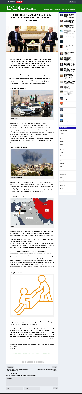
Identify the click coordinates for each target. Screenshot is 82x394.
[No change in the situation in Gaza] (61, 115)
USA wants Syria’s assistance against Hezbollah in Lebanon (68, 58)
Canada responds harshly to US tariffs (69, 26)
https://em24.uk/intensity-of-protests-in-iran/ (28, 336)
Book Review (62, 138)
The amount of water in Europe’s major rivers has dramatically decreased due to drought (69, 93)
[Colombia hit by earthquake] (61, 87)
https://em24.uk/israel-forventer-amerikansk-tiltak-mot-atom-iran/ (31, 256)
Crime (61, 152)
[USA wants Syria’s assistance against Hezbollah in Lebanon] (61, 58)
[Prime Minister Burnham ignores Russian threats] (61, 21)
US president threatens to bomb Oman (69, 53)
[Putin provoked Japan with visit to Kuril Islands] (61, 82)
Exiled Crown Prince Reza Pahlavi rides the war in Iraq (69, 46)
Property (62, 180)
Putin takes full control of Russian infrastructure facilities (69, 15)
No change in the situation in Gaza (69, 115)
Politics (72, 17)
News (51, 9)
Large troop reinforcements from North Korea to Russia (69, 69)
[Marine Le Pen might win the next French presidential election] (61, 109)
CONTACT (57, 9)
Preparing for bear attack (69, 36)
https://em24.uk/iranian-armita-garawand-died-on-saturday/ (25, 332)
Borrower (62, 141)
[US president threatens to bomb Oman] (61, 53)
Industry (62, 163)
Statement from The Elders (69, 40)
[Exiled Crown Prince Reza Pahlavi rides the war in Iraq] (61, 46)
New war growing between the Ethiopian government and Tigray (69, 120)
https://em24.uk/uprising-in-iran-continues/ (30, 334)
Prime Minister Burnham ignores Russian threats (69, 21)
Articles (62, 133)
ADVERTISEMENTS (70, 9)
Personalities (66, 42)
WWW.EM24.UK (36, 353)
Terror (61, 188)
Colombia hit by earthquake (67, 87)
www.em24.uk (33, 72)
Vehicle (61, 193)
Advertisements (63, 130)
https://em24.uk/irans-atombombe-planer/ (28, 264)
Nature (70, 37)
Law (69, 77)
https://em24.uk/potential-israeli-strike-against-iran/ (30, 262)
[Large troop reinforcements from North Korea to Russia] (61, 69)
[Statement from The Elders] (61, 41)
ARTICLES (46, 9)
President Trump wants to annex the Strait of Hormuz (69, 64)
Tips (63, 9)
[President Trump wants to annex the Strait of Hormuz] (61, 64)
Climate (70, 95)
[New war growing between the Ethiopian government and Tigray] (61, 120)
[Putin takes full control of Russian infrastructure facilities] (61, 15)
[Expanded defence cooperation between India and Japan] (61, 31)
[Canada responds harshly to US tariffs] (61, 26)
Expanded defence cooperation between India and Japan (69, 31)
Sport (72, 106)
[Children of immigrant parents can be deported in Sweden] (61, 75)
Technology (62, 185)
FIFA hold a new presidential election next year (69, 104)
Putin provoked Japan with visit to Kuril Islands (69, 82)
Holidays (62, 160)
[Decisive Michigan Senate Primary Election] (61, 98)
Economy (62, 155)
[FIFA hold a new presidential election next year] (61, 103)
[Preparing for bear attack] (61, 36)
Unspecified (62, 191)
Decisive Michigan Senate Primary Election (69, 99)
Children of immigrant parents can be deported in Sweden (69, 75)
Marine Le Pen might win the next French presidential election (69, 110)
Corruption (62, 149)
